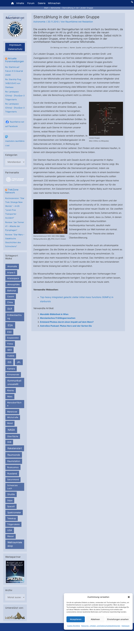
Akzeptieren (75, 619)
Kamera (11, 368)
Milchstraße (12, 417)
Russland (12, 473)
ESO (9, 332)
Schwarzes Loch (12, 487)
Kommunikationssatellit (14, 382)
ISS (9, 362)
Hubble (10, 356)
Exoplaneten (13, 338)
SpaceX (11, 506)
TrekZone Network (11, 191)
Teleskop (11, 518)
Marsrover (12, 411)
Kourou (10, 390)
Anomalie (12, 266)
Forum (30, 3)
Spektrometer (14, 512)
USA (9, 530)
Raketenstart (14, 448)
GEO (9, 350)
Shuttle (11, 494)
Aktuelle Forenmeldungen (14, 60)
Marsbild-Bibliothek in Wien (54, 314)
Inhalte (20, 3)
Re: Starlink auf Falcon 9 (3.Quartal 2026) (14, 71)
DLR (9, 308)
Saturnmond (13, 479)
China (10, 302)
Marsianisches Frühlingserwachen (57, 318)
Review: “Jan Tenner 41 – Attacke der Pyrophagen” (14, 226)
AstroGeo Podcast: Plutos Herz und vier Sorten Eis (66, 326)
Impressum (125, 626)
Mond (10, 423)
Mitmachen (54, 3)
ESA (10, 325)
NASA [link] (62, 236)
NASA (11, 429)
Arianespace (13, 278)
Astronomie (39, 21)
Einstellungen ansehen (118, 619)
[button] (128, 597)
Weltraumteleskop (14, 544)
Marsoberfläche (14, 404)
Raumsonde (13, 454)
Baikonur (11, 290)
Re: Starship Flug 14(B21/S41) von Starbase (13, 83)
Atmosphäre (13, 284)
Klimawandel (13, 374)
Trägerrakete (13, 524)
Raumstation (13, 461)
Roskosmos (13, 467)
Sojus (9, 500)
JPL (19, 362)
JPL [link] (49, 239)
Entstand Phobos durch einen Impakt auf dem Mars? (67, 322)
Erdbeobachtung (14, 317)
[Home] (12, 3)
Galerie (41, 3)
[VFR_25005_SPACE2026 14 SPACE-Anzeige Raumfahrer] (15, 571)
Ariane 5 (11, 272)
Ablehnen (95, 619)
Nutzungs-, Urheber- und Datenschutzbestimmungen (100, 626)
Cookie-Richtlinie (73, 626)
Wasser (10, 536)
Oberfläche (12, 436)
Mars (9, 396)
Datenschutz (15, 49)
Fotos (10, 343)
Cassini (10, 296)
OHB (9, 442)
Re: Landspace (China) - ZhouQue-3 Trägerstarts (15, 95)
